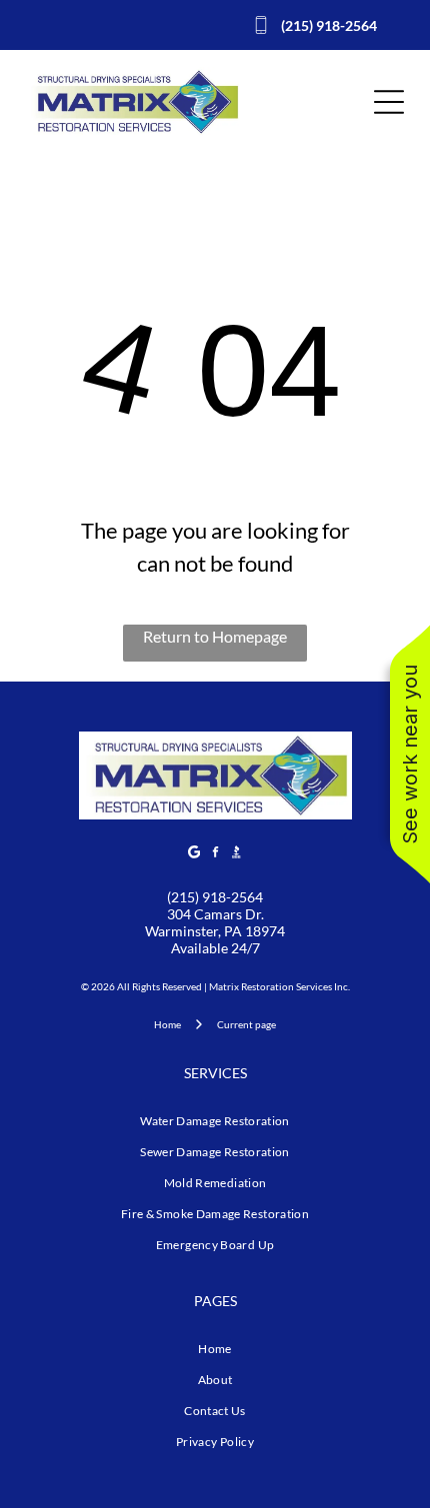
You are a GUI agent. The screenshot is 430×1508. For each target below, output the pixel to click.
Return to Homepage (215, 636)
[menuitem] (215, 1120)
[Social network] (236, 853)
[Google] (194, 853)
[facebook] (215, 853)
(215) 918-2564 (215, 896)
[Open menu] (389, 102)
